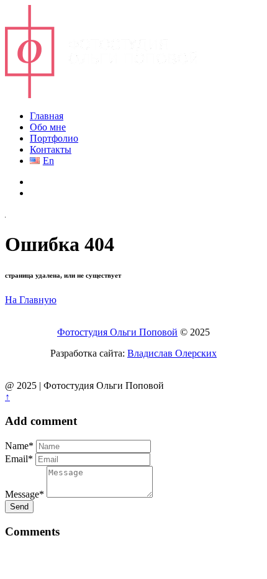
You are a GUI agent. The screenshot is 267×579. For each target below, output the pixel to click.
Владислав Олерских (172, 353)
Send (19, 506)
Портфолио (54, 138)
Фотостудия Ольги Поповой (117, 332)
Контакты (50, 149)
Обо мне (48, 127)
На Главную (31, 299)
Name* (19, 445)
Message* (24, 494)
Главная (46, 116)
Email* (19, 459)
